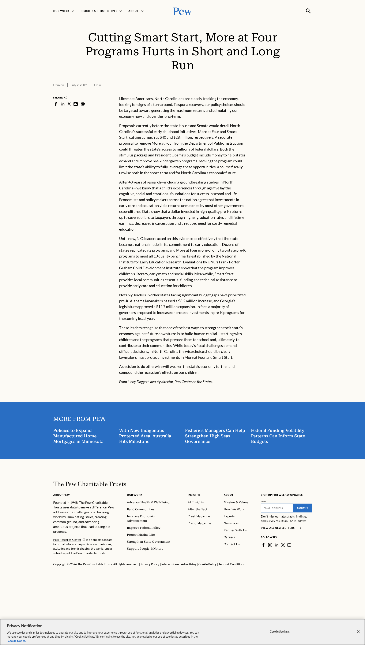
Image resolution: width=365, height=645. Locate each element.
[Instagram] (270, 545)
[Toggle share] (309, 93)
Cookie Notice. (17, 640)
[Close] (358, 631)
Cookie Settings (280, 631)
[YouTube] (289, 545)
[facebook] (55, 104)
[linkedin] (62, 104)
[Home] (89, 484)
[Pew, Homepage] (182, 11)
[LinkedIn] (276, 545)
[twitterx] (69, 104)
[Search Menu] (308, 11)
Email (264, 501)
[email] (75, 104)
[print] (82, 104)
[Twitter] (283, 545)
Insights (194, 494)
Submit (302, 507)
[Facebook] (263, 545)
